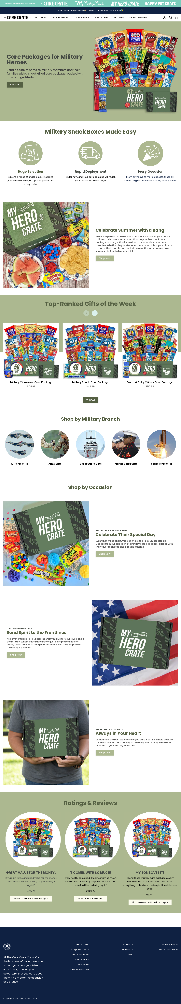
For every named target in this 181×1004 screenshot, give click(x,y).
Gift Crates (83, 944)
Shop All (14, 84)
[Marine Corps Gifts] (126, 449)
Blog (130, 954)
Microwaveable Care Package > (150, 902)
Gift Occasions (81, 954)
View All (90, 399)
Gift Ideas (83, 964)
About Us (128, 944)
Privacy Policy (170, 944)
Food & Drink (82, 959)
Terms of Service (168, 949)
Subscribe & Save (79, 969)
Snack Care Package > (90, 898)
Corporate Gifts (80, 949)
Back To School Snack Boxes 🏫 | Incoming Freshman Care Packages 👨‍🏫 (90, 10)
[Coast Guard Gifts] (90, 449)
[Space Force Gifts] (162, 449)
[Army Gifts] (55, 449)
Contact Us (127, 949)
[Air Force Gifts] (19, 449)
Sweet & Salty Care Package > (31, 898)
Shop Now (104, 258)
